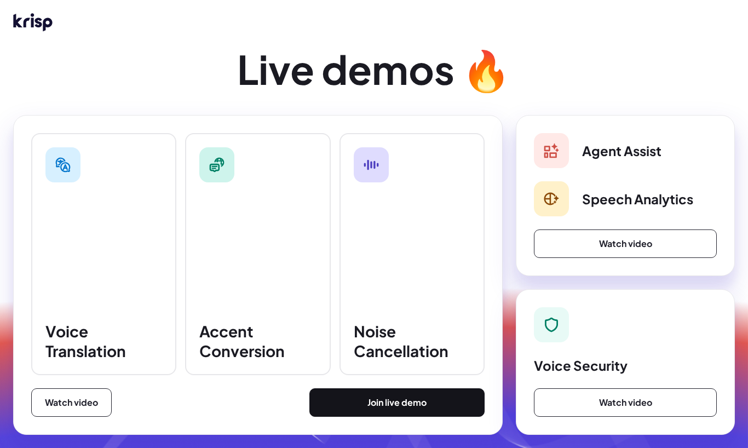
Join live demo (397, 402)
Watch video (71, 402)
